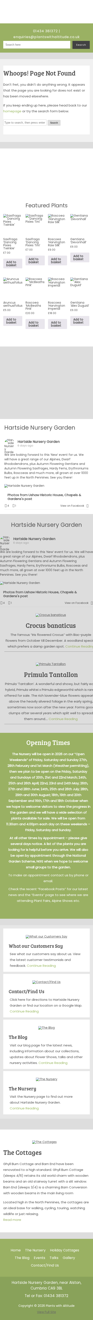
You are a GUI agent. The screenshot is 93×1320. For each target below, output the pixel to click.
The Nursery (22, 1088)
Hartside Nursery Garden (39, 428)
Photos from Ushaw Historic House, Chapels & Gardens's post (44, 497)
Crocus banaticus (51, 625)
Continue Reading (63, 719)
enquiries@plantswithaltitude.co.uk (46, 36)
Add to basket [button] (11, 263)
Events (39, 1257)
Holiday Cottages (64, 1250)
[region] (46, 174)
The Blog (18, 1037)
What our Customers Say (36, 946)
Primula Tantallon (51, 674)
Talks (54, 1257)
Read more (12, 1219)
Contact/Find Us (26, 991)
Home (16, 1250)
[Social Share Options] (87, 506)
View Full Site (46, 1312)
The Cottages (22, 1152)
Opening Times (48, 742)
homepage (12, 111)
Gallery (69, 1257)
